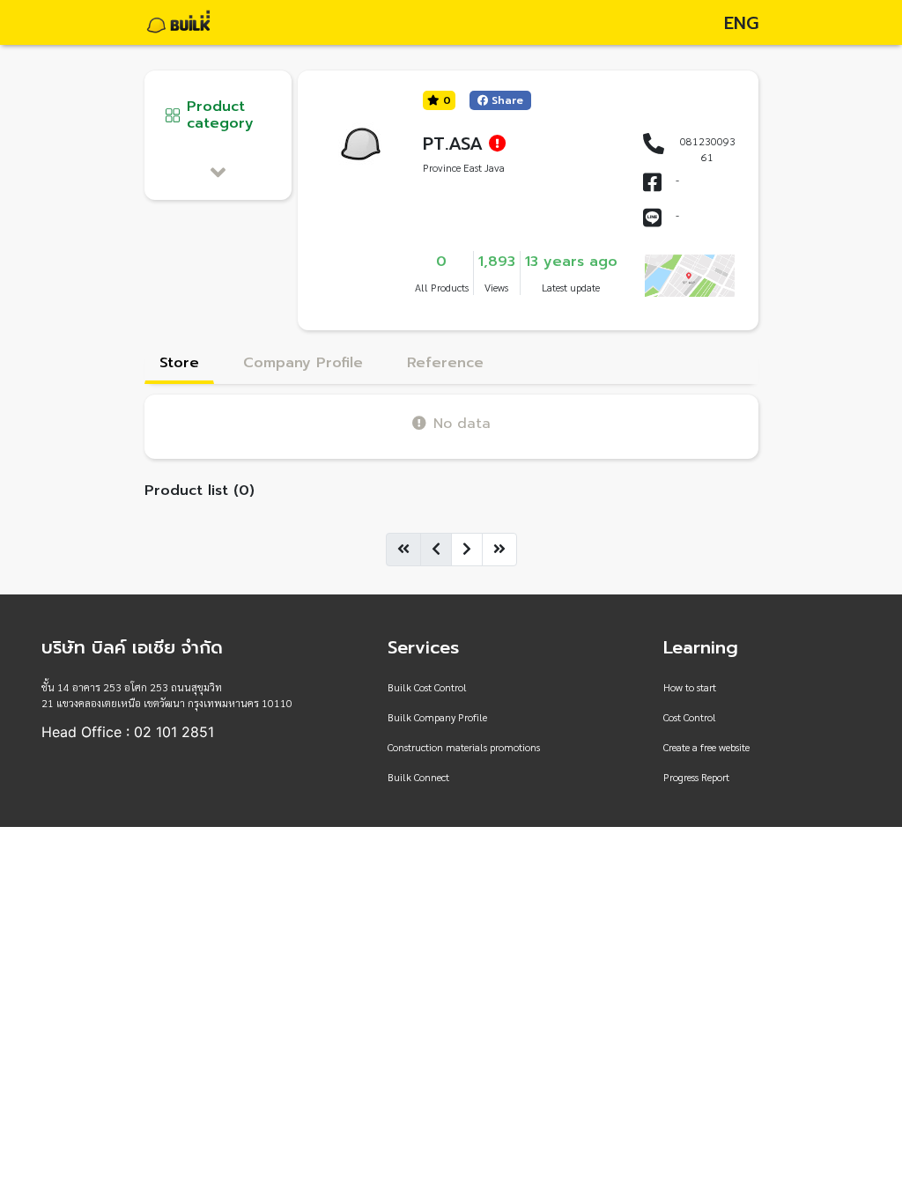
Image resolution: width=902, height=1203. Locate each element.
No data (462, 423)
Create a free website (706, 747)
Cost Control (689, 717)
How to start (689, 687)
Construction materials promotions (464, 747)
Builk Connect (418, 777)
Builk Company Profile (437, 717)
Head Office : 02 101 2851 (127, 732)
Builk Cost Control (427, 687)
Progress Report (696, 777)
